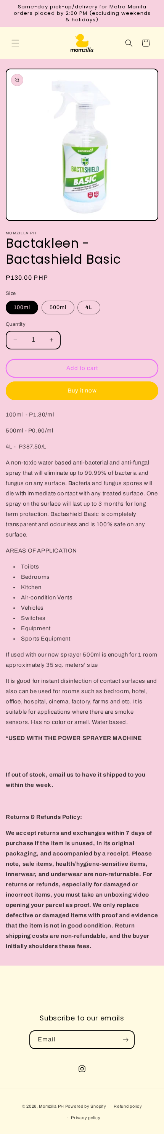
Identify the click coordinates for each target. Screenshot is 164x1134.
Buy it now (82, 391)
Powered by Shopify (85, 1106)
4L (88, 307)
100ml (22, 307)
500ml (58, 307)
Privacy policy (85, 1117)
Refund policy (128, 1106)
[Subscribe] (125, 1039)
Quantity (16, 324)
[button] (15, 43)
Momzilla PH (51, 1106)
